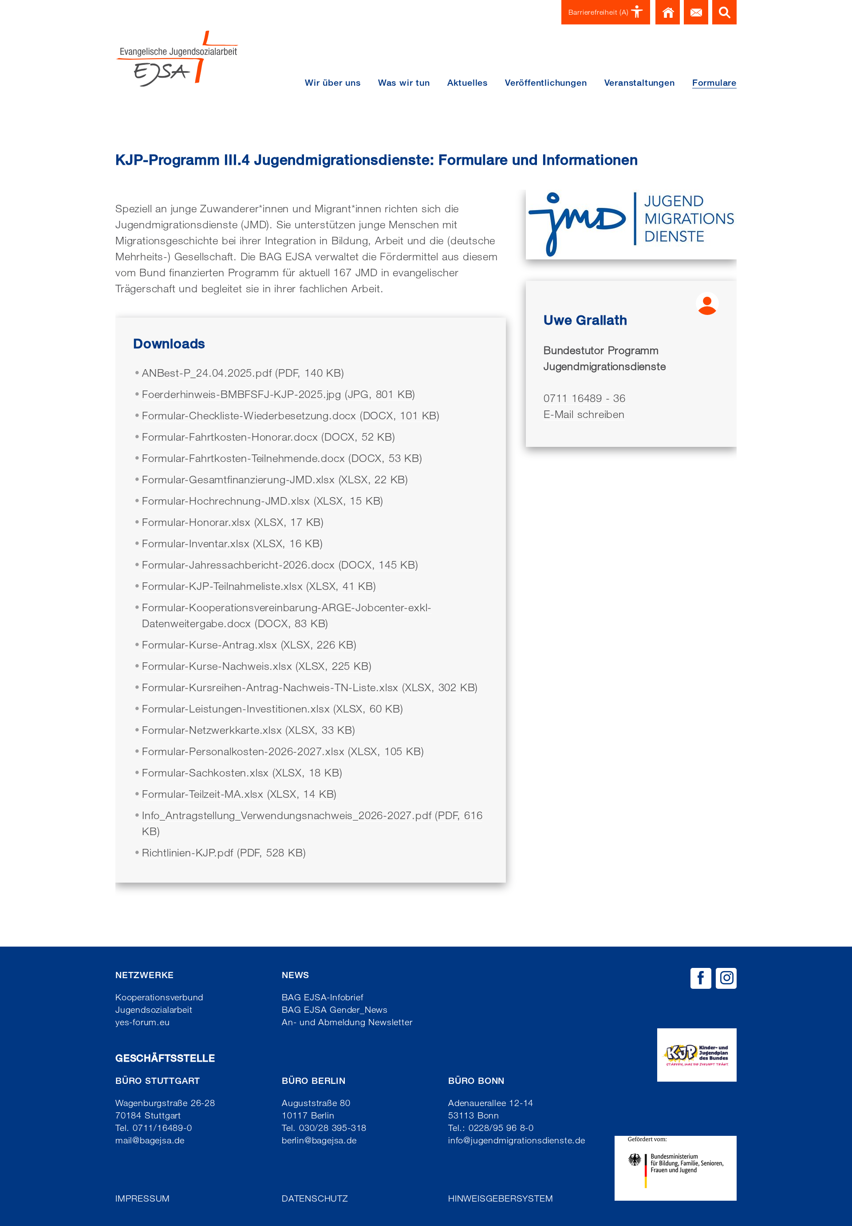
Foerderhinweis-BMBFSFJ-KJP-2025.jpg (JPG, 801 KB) (278, 393)
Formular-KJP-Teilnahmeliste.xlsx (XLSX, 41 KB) (259, 585)
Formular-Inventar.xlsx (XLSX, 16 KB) (232, 543)
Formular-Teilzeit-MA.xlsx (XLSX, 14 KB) (239, 793)
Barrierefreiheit (598, 12)
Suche (724, 12)
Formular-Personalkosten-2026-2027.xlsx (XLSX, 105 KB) (283, 750)
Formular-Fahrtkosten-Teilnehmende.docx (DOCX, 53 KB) (282, 457)
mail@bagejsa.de (150, 1140)
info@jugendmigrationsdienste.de (516, 1140)
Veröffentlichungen (546, 83)
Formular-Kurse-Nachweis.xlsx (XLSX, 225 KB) (256, 665)
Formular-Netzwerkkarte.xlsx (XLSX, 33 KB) (248, 729)
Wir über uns (333, 83)
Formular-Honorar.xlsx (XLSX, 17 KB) (233, 521)
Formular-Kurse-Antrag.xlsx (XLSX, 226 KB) (249, 644)
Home (667, 12)
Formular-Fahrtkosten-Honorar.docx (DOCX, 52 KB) (268, 436)
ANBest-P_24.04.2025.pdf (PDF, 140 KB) (243, 372)
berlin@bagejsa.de (319, 1140)
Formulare (714, 83)
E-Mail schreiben (584, 413)
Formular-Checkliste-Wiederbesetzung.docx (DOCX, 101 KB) (291, 415)
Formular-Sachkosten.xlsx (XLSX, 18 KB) (242, 772)
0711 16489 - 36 (585, 397)
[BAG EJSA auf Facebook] (700, 978)
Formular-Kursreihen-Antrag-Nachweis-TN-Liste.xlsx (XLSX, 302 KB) (310, 687)
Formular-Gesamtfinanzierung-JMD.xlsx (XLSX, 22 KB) (275, 479)
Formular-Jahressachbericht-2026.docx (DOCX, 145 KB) (280, 564)
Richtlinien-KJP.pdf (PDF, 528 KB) (224, 852)
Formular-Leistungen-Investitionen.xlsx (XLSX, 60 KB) (272, 708)
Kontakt (696, 12)
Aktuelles (467, 83)
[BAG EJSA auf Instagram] (726, 978)
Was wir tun (404, 83)
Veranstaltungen (639, 83)
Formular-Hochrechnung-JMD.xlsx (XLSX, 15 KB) (262, 500)
